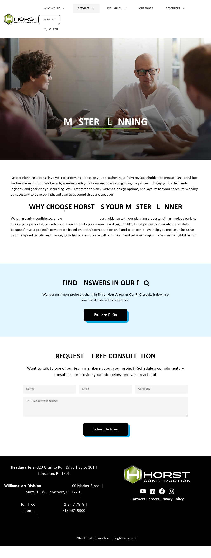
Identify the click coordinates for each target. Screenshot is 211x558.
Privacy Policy (172, 499)
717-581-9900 (73, 511)
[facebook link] (143, 491)
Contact (49, 19)
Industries (114, 8)
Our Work (146, 8)
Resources (173, 8)
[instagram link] (152, 491)
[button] (50, 29)
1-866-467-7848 (74, 505)
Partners (138, 499)
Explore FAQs (105, 315)
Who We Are (52, 8)
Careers (152, 499)
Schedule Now (105, 429)
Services (83, 8)
